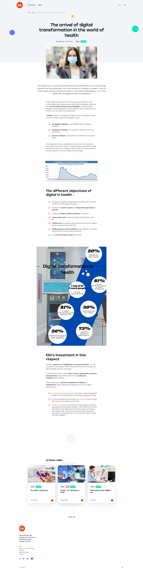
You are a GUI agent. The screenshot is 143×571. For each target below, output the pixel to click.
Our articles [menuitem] (31, 5)
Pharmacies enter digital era (100, 491)
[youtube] (32, 558)
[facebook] (20, 558)
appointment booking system (64, 393)
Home (29, 12)
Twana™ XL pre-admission (60, 405)
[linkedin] (28, 558)
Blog (33, 12)
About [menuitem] (40, 5)
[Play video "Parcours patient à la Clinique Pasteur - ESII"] (71, 438)
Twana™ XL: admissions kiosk (69, 491)
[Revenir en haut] (122, 567)
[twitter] (23, 558)
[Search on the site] (125, 5)
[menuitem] (119, 5)
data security (80, 399)
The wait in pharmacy (39, 490)
